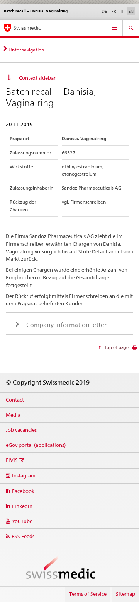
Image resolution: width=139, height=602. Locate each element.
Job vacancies (21, 430)
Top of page (116, 347)
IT (122, 11)
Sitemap (125, 594)
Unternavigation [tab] (26, 50)
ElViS (12, 460)
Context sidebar (37, 78)
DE (104, 11)
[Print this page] (134, 349)
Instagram (24, 475)
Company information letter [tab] (66, 324)
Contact (15, 400)
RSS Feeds (23, 536)
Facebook (23, 491)
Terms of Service (88, 594)
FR (113, 11)
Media (13, 415)
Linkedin (22, 506)
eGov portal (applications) (36, 445)
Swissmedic (27, 28)
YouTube (22, 521)
